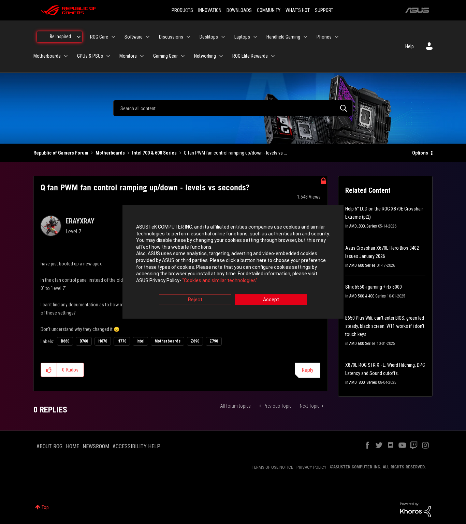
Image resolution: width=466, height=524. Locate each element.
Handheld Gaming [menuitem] (283, 37)
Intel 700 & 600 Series (154, 153)
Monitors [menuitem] (128, 56)
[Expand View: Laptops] (255, 37)
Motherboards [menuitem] (47, 56)
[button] (49, 370)
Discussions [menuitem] (171, 37)
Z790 (213, 341)
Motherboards (110, 153)
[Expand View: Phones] (336, 37)
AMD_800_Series (363, 226)
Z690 (195, 341)
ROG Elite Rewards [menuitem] (250, 56)
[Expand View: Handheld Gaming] (305, 37)
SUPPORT (324, 10)
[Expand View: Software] (147, 37)
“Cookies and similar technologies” (220, 280)
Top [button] (45, 507)
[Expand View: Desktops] (223, 37)
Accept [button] (271, 300)
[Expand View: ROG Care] (113, 37)
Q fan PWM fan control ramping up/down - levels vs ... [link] (235, 153)
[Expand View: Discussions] (188, 37)
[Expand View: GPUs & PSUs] (108, 56)
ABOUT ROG (49, 446)
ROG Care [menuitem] (99, 37)
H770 (121, 341)
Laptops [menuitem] (242, 37)
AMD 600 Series (362, 265)
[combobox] (233, 108)
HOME (72, 446)
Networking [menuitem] (205, 56)
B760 (83, 341)
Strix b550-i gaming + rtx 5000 (373, 287)
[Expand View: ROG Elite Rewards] (273, 56)
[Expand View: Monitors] (142, 56)
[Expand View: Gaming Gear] (182, 56)
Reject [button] (195, 300)
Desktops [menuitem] (209, 37)
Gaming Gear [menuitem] (165, 56)
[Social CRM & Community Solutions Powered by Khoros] (415, 509)
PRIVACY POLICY (311, 467)
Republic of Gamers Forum (60, 153)
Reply (308, 370)
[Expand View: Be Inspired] (78, 37)
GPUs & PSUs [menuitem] (90, 56)
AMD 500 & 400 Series (367, 296)
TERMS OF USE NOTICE (272, 467)
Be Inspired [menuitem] (60, 36)
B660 (65, 341)
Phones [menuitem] (324, 37)
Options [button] (420, 153)
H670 (102, 341)
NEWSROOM (96, 446)
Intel (140, 341)
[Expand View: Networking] (221, 56)
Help (409, 46)
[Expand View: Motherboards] (65, 56)
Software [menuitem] (134, 37)
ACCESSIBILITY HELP (136, 446)
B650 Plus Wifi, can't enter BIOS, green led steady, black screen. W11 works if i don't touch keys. (384, 326)
